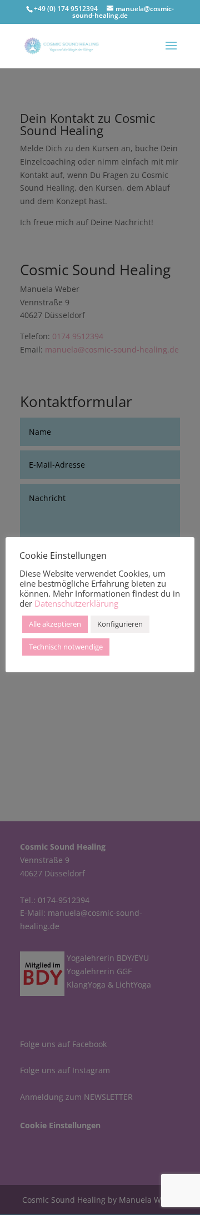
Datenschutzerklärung (76, 603)
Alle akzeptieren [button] (55, 624)
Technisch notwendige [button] (66, 647)
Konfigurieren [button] (120, 624)
